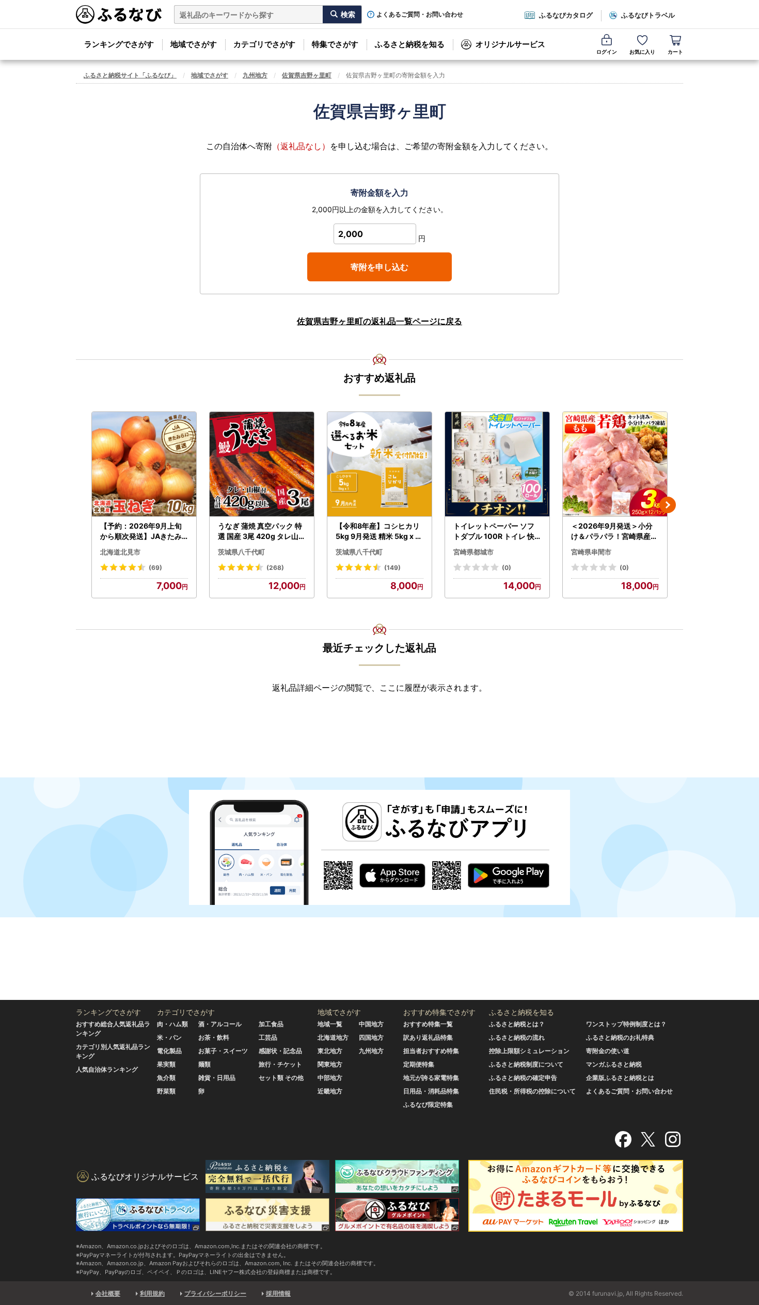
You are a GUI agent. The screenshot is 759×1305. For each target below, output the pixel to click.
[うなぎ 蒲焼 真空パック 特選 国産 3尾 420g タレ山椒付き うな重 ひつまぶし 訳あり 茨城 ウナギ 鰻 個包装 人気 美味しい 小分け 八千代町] (262, 464)
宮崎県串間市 (591, 552)
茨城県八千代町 (241, 552)
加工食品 (271, 1024)
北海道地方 (333, 1037)
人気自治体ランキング (107, 1069)
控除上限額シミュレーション (529, 1051)
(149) (392, 567)
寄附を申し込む (379, 267)
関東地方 (330, 1064)
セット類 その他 (281, 1077)
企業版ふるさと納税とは (620, 1077)
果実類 (166, 1064)
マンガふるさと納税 (614, 1064)
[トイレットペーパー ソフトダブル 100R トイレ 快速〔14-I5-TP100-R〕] (497, 464)
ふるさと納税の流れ (517, 1037)
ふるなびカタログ (566, 15)
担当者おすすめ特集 (431, 1051)
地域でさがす (193, 44)
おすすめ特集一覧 (428, 1024)
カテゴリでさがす (264, 44)
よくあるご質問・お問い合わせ (419, 14)
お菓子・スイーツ (223, 1051)
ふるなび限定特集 (428, 1104)
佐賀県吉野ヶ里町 (306, 75)
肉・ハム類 (172, 1024)
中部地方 (330, 1077)
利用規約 (152, 1293)
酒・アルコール (220, 1024)
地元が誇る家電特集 (431, 1077)
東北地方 (330, 1051)
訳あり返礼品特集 (428, 1037)
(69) (155, 567)
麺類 (204, 1064)
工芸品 (268, 1037)
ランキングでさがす (119, 44)
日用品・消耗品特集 (431, 1091)
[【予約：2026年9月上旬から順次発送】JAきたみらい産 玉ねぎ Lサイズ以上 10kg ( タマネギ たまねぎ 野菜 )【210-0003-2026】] (144, 464)
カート (675, 52)
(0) (506, 567)
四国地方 (371, 1037)
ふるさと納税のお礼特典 (620, 1037)
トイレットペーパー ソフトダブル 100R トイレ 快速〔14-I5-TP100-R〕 (493, 531)
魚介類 (166, 1077)
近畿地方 (330, 1091)
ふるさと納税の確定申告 (523, 1077)
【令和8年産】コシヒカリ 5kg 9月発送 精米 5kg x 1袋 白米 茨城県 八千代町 (378, 531)
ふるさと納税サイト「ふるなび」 (130, 75)
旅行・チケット (280, 1064)
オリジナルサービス (510, 44)
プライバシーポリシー (215, 1293)
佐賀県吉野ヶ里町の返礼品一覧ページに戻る (379, 321)
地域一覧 (330, 1024)
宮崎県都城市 (473, 552)
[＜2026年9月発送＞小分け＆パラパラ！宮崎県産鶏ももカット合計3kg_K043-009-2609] (615, 464)
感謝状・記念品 (280, 1051)
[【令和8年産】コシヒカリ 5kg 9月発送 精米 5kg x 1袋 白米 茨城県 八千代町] (379, 464)
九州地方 (255, 75)
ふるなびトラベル (648, 15)
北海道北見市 (120, 552)
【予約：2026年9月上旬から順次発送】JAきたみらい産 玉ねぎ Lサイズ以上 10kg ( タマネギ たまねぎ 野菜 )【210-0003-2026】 (143, 531)
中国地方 (371, 1024)
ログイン (606, 52)
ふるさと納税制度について (526, 1064)
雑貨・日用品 (216, 1077)
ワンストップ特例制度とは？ (626, 1024)
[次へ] (667, 505)
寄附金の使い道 (607, 1051)
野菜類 (166, 1091)
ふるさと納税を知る (410, 44)
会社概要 (108, 1293)
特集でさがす (335, 44)
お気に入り (642, 52)
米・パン (169, 1037)
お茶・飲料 (213, 1037)
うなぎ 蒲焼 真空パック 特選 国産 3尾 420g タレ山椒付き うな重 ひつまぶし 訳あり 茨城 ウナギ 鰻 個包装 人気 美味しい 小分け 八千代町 (262, 531)
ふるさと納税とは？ (517, 1024)
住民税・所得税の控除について (532, 1091)
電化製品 (169, 1051)
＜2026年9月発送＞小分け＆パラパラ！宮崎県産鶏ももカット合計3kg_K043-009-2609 (614, 531)
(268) (275, 567)
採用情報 (278, 1293)
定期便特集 (418, 1064)
